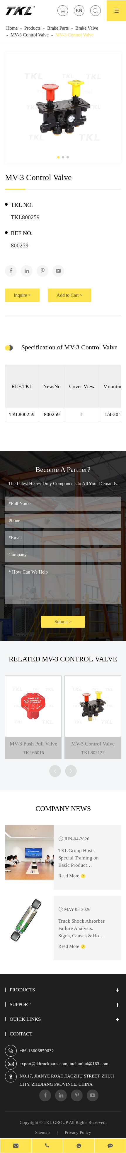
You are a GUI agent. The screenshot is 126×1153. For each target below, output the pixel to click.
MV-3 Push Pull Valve (33, 744)
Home (12, 28)
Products (32, 28)
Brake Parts (58, 28)
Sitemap (42, 1132)
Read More (71, 875)
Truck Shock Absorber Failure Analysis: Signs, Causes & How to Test (81, 928)
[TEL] (47, 1146)
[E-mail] (15, 1146)
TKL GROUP (56, 1122)
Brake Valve (86, 28)
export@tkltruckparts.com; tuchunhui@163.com (64, 1063)
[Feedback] (110, 1146)
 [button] (55, 771)
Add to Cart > (69, 295)
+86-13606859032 (37, 1050)
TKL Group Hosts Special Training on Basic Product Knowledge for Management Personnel (82, 858)
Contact (21, 1034)
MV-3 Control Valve (30, 34)
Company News (63, 808)
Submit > (63, 621)
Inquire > (22, 295)
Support (20, 1004)
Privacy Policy (78, 1132)
